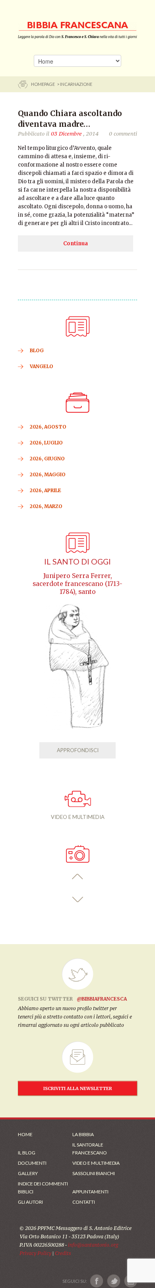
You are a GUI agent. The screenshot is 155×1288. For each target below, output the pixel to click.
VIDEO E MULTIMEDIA (78, 817)
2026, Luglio (46, 443)
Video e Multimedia (96, 1163)
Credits (63, 1253)
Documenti (32, 1163)
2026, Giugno (47, 459)
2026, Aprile (45, 490)
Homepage (43, 84)
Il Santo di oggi (77, 561)
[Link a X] (113, 1281)
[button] (77, 877)
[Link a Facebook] (97, 1281)
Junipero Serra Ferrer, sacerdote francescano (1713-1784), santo (77, 584)
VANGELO (41, 366)
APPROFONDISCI (78, 750)
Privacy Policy (35, 1253)
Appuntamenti (90, 1192)
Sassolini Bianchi (93, 1173)
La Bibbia (83, 1134)
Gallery (28, 1173)
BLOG (37, 350)
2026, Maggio (48, 474)
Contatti (83, 1202)
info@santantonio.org (93, 1245)
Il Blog (26, 1153)
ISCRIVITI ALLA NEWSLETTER (77, 1088)
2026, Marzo (46, 506)
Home (25, 1134)
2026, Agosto (48, 427)
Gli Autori (30, 1202)
